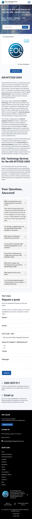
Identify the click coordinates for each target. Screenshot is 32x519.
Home (3, 18)
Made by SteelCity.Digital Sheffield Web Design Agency (16, 504)
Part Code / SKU (8, 334)
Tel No (4, 351)
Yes (5, 345)
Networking (17, 18)
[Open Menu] (29, 2)
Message (5, 359)
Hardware (9, 18)
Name (5, 317)
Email (4, 325)
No (4, 348)
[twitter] (27, 494)
